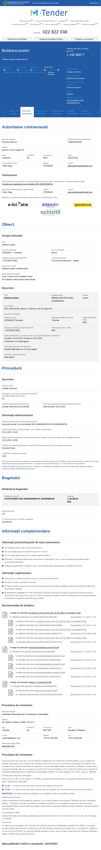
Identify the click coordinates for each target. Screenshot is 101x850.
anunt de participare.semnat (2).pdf (50, 672)
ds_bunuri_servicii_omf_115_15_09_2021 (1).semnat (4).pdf (55, 612)
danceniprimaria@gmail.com (80, 165)
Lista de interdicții (53, 24)
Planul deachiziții (14, 112)
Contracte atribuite (71, 24)
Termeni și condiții (90, 24)
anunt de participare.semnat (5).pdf (44, 647)
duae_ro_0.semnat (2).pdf (40, 682)
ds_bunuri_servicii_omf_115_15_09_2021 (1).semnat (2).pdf (60, 637)
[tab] (13, 112)
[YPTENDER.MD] (83, 205)
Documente (36, 24)
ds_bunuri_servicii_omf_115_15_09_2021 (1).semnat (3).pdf (60, 621)
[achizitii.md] (50, 213)
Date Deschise (26, 21)
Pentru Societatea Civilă (79, 21)
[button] (94, 3)
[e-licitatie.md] (18, 205)
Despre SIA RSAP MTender (45, 21)
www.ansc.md (8, 746)
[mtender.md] (50, 205)
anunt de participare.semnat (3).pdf (50, 656)
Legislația (63, 21)
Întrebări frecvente (20, 24)
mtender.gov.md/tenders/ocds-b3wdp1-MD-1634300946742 (27, 184)
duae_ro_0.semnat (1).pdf (46, 690)
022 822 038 (55, 32)
